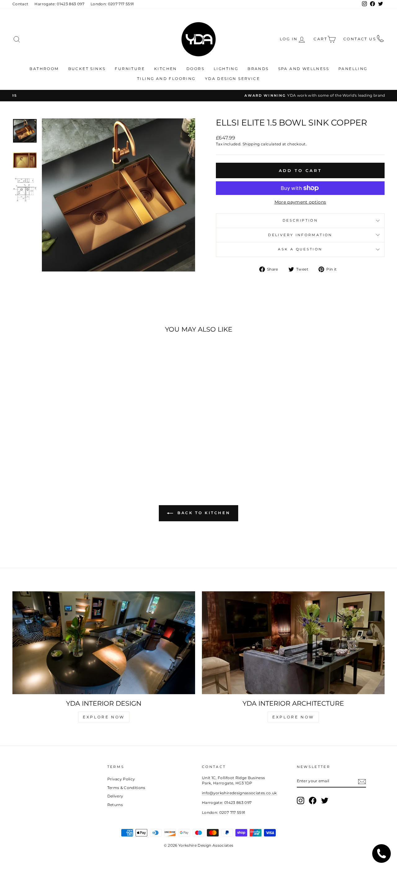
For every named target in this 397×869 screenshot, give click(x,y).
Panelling (353, 68)
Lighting (226, 68)
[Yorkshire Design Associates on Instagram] (300, 800)
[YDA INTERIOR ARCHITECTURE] (293, 642)
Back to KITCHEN (203, 513)
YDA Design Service (232, 78)
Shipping (251, 144)
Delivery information (300, 235)
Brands (258, 68)
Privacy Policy (121, 779)
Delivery (115, 796)
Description (300, 220)
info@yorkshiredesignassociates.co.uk (239, 793)
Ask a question (300, 249)
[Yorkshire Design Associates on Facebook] (312, 800)
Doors (195, 68)
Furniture (130, 68)
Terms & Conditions (126, 787)
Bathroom (44, 68)
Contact (20, 4)
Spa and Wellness (303, 68)
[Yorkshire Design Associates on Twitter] (324, 800)
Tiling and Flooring (166, 78)
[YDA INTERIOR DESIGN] (103, 642)
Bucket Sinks (87, 68)
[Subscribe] (362, 781)
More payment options (300, 202)
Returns (115, 804)
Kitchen (165, 68)
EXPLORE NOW (104, 717)
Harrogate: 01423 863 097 (59, 4)
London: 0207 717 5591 (112, 4)
